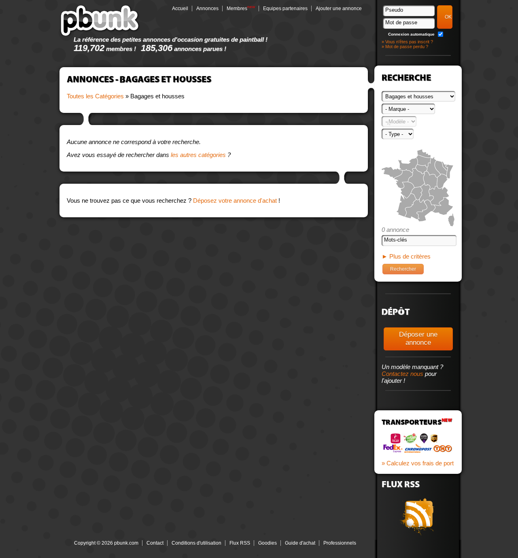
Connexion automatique (411, 34)
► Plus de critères (406, 256)
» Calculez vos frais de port (418, 463)
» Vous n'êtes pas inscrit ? (407, 41)
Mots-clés (395, 240)
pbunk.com (99, 20)
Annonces (207, 8)
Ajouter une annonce (339, 8)
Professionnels (339, 543)
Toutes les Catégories (95, 96)
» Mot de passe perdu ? (405, 46)
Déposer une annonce (418, 338)
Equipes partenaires (285, 8)
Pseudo (394, 10)
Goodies (267, 543)
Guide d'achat (300, 543)
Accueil (180, 8)
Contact (154, 543)
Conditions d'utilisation (196, 543)
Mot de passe (401, 22)
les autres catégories (198, 154)
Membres (237, 8)
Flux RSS (239, 543)
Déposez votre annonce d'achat (235, 200)
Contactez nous (402, 373)
